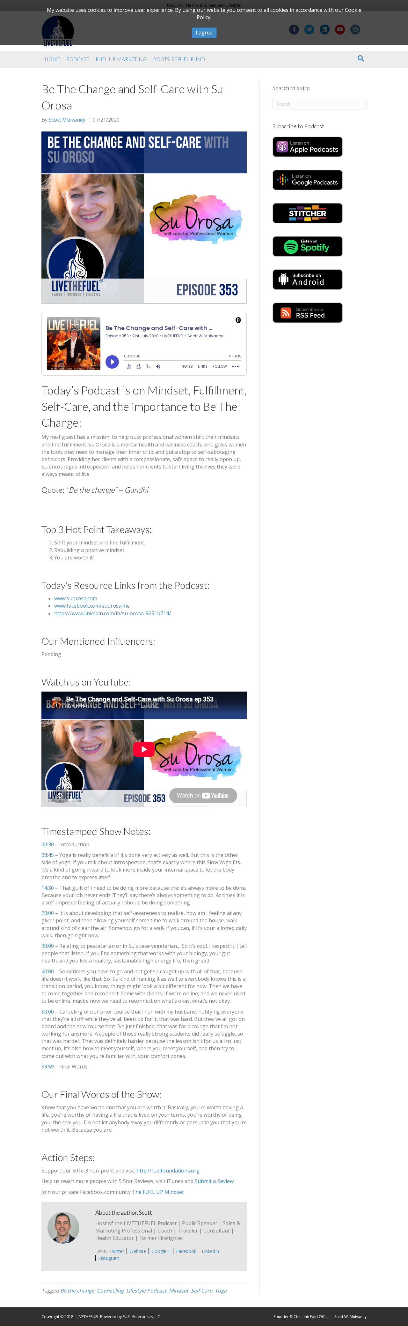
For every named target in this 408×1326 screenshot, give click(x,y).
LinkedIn (210, 1251)
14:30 (47, 887)
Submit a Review (214, 1181)
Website (137, 1251)
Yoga (221, 1290)
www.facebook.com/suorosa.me (92, 605)
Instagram (108, 1258)
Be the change (77, 1290)
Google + (161, 1251)
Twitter (116, 1251)
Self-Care (201, 1290)
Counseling (110, 1290)
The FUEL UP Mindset (158, 1191)
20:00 (47, 913)
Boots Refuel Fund (179, 59)
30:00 (47, 945)
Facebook (186, 1251)
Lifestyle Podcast (146, 1290)
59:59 (47, 1066)
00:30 (47, 844)
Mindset (178, 1290)
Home (52, 59)
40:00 (47, 971)
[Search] (361, 58)
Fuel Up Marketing (121, 59)
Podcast (77, 59)
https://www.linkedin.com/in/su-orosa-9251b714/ (112, 613)
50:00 (47, 1011)
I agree (204, 32)
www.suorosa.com (75, 598)
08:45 (47, 854)
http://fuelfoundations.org (168, 1170)
